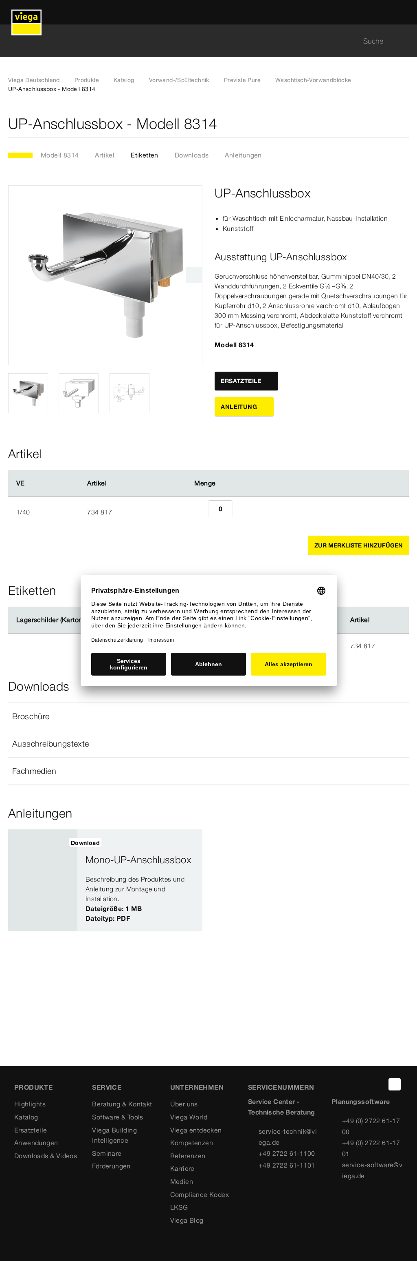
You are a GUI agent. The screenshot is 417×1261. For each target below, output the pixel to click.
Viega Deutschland (34, 80)
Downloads (192, 155)
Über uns (184, 1104)
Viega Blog (187, 1220)
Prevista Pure (242, 80)
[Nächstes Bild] (194, 275)
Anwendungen (36, 1143)
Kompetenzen (191, 1143)
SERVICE (106, 1087)
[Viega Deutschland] (26, 12)
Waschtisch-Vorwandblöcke (313, 80)
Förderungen (111, 1166)
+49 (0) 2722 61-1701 (371, 1148)
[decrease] (199, 512)
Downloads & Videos (45, 1156)
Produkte (87, 80)
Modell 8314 (60, 155)
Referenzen (188, 1156)
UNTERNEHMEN (197, 1087)
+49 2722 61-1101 (287, 1165)
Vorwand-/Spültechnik (179, 80)
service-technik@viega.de (288, 1136)
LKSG (179, 1207)
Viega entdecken (196, 1130)
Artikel (104, 155)
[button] (208, 716)
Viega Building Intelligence (114, 1135)
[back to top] (394, 1084)
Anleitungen (243, 155)
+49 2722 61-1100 (287, 1153)
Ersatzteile (30, 1130)
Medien (181, 1181)
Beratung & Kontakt (122, 1104)
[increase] (241, 512)
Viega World (188, 1117)
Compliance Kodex (199, 1194)
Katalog (124, 80)
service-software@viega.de (372, 1170)
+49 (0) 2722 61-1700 (371, 1126)
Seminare (106, 1153)
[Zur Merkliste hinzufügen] (404, 123)
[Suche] (404, 41)
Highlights (30, 1104)
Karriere (182, 1168)
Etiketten (144, 155)
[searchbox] (201, 41)
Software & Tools (117, 1117)
